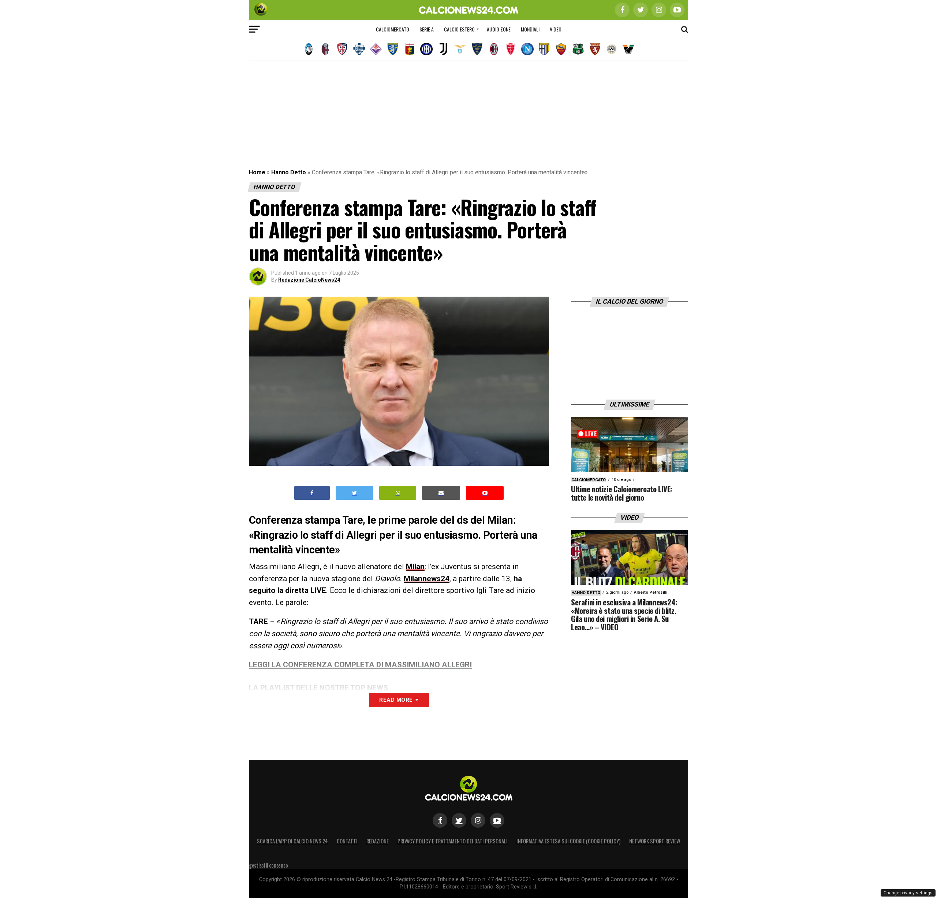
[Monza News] (510, 49)
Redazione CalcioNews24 (309, 280)
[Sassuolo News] (578, 49)
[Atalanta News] (308, 49)
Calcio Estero (459, 29)
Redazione (377, 841)
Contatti (347, 841)
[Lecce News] (476, 49)
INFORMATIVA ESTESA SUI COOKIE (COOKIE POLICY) (568, 841)
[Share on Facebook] (312, 493)
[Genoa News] (409, 49)
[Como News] (359, 49)
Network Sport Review (654, 841)
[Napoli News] (527, 49)
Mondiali (530, 29)
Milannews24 (426, 578)
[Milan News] (493, 49)
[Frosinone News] (392, 49)
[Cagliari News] (342, 49)
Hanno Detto (288, 172)
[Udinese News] (611, 49)
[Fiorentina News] (375, 49)
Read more (395, 700)
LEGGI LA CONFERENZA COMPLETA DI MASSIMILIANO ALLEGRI (360, 664)
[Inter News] (426, 49)
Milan (415, 566)
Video (555, 29)
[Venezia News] (628, 49)
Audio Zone (499, 29)
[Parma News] (544, 49)
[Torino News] (594, 49)
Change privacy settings (908, 892)
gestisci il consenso (268, 865)
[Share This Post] (397, 493)
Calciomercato (392, 29)
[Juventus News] (443, 49)
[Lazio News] (460, 49)
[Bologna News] (325, 49)
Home (257, 172)
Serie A (426, 29)
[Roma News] (561, 49)
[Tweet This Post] (354, 493)
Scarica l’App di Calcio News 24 (292, 841)
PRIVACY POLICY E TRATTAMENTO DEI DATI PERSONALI (452, 841)
